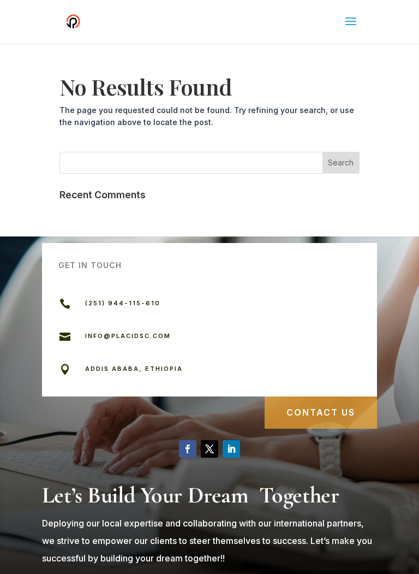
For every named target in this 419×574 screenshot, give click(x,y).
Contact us (320, 412)
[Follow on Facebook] (187, 449)
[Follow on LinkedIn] (231, 449)
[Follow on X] (209, 449)
